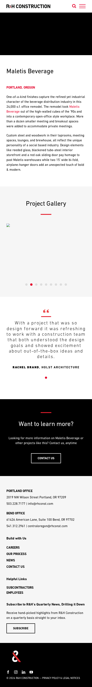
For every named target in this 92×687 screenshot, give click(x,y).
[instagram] (16, 672)
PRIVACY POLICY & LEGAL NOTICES (61, 678)
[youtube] (31, 672)
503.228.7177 (15, 503)
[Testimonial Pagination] (46, 378)
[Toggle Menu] (82, 6)
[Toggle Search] (74, 6)
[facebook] (8, 672)
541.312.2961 (15, 526)
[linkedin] (23, 672)
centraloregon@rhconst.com (48, 526)
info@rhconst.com (40, 503)
